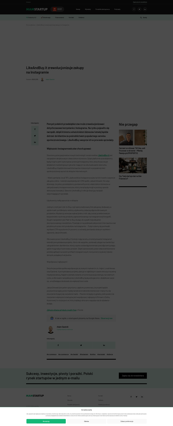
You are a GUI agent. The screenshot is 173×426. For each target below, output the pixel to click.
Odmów (86, 421)
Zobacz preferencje (127, 421)
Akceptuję (46, 421)
